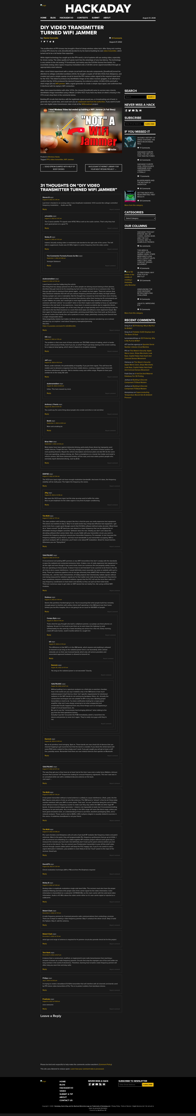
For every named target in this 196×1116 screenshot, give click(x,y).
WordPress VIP (101, 1110)
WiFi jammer (60, 84)
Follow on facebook (126, 110)
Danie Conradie (51, 38)
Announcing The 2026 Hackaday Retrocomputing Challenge (145, 292)
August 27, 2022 (115, 42)
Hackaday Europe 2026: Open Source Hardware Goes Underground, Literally (145, 168)
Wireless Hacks (54, 157)
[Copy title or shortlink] (53, 42)
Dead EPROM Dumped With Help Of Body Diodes (59, 168)
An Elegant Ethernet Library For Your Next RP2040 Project (104, 168)
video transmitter (110, 51)
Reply (45, 209)
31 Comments (116, 38)
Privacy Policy (116, 1106)
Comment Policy (105, 1064)
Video (63, 1091)
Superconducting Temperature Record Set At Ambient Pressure (138, 395)
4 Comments (144, 268)
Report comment (115, 209)
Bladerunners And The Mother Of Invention (145, 182)
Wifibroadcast (87, 104)
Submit (96, 18)
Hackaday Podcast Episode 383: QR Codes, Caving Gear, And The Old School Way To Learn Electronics (146, 237)
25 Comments (144, 201)
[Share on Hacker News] (47, 41)
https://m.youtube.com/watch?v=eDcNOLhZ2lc (59, 326)
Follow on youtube (133, 110)
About (107, 18)
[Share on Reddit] (50, 41)
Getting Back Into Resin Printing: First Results (146, 195)
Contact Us (66, 1100)
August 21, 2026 (149, 18)
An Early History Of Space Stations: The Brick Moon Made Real (146, 141)
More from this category (134, 205)
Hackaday (98, 8)
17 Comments (144, 148)
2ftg (46, 493)
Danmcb (54, 665)
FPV (48, 159)
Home (43, 18)
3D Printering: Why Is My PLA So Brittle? (145, 274)
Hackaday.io (66, 18)
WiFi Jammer (69, 159)
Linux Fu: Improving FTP (146, 304)
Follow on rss (136, 110)
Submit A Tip (66, 1094)
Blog (53, 18)
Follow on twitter (129, 110)
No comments (144, 246)
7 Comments (144, 176)
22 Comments (144, 160)
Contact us (140, 110)
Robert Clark (47, 934)
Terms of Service (126, 1106)
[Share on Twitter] (44, 41)
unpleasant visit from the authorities (91, 102)
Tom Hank (46, 953)
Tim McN (46, 516)
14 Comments (144, 299)
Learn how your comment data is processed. (87, 1069)
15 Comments (144, 309)
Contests (82, 18)
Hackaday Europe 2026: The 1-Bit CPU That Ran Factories (146, 154)
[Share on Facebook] (41, 41)
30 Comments (144, 189)
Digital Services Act (138, 1106)
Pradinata (46, 999)
